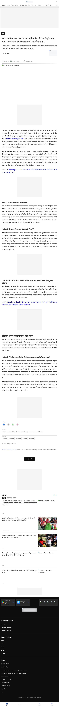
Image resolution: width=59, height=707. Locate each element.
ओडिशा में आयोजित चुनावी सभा (14, 139)
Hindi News (4, 449)
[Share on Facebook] (4, 424)
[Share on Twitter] (8, 424)
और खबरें (29, 459)
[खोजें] (57, 2)
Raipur (15, 449)
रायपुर (3, 33)
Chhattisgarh (10, 449)
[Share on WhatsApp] (13, 424)
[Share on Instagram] (17, 424)
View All (55, 495)
